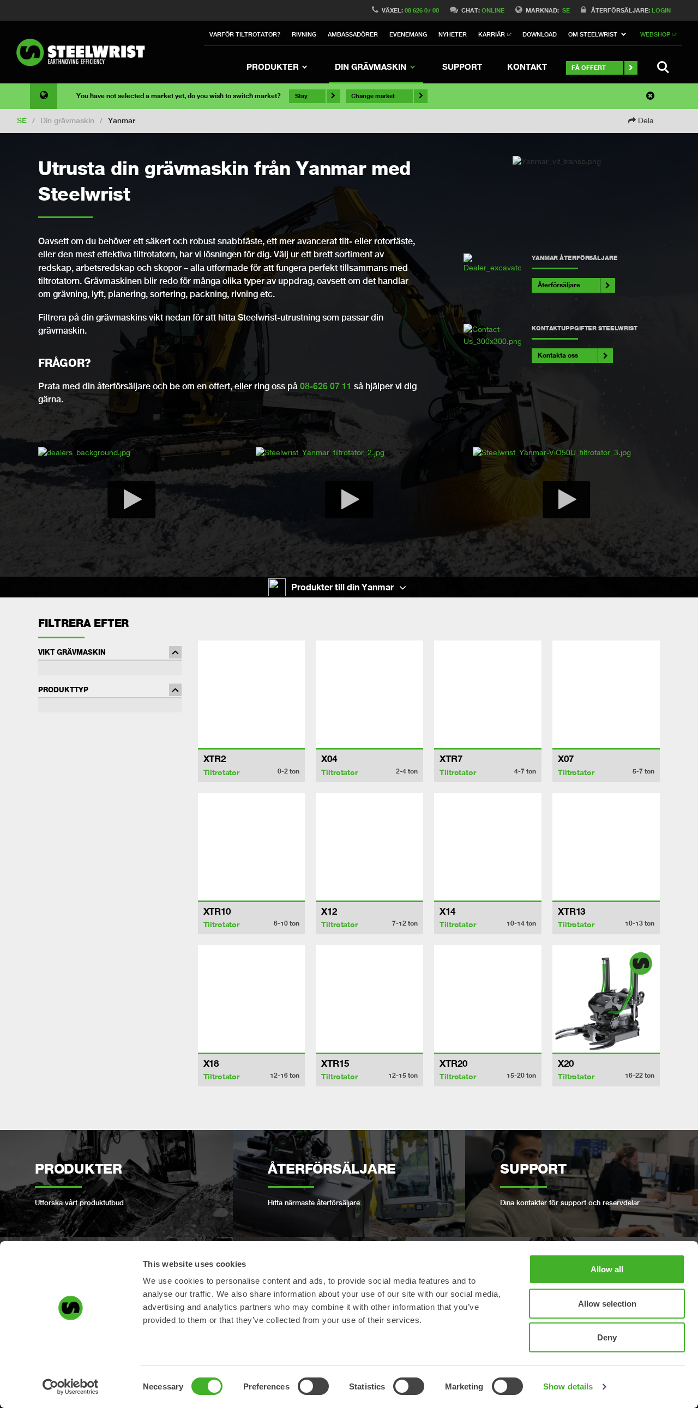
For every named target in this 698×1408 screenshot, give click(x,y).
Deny (607, 1337)
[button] (599, 35)
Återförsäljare (559, 285)
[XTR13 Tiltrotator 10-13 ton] (606, 847)
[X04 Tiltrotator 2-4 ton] (369, 694)
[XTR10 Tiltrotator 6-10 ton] (251, 847)
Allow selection (607, 1303)
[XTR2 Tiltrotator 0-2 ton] (251, 694)
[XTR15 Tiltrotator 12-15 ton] (369, 999)
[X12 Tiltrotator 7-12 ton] (369, 847)
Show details (568, 1386)
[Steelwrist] (84, 52)
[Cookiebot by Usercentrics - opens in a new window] (70, 1387)
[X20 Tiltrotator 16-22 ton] (606, 999)
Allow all (607, 1269)
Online (493, 10)
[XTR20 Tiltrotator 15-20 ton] (487, 999)
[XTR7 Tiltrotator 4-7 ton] (487, 694)
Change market (373, 96)
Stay (301, 96)
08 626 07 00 (422, 10)
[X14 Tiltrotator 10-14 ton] (487, 847)
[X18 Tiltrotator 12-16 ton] (251, 999)
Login (661, 10)
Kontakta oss (558, 355)
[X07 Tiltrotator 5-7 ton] (606, 694)
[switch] (313, 1386)
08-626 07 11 (326, 386)
